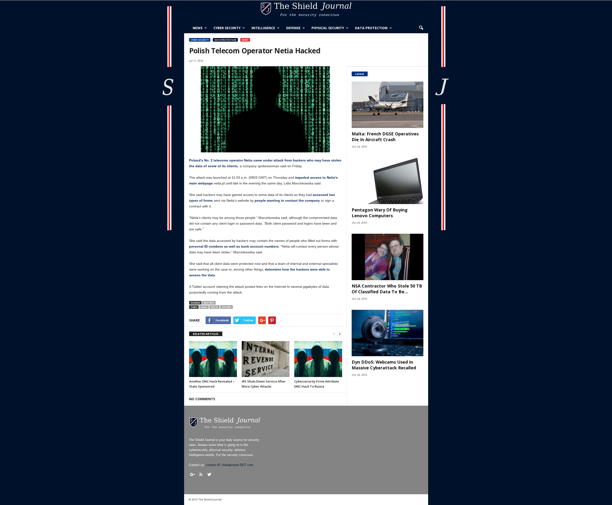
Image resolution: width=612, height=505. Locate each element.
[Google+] (193, 474)
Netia (214, 307)
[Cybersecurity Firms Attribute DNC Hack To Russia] (318, 359)
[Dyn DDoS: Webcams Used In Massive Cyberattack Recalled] (387, 333)
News (197, 28)
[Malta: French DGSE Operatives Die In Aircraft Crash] (387, 105)
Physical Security (327, 28)
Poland (226, 307)
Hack (204, 307)
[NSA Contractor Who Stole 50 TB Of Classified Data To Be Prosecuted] (387, 257)
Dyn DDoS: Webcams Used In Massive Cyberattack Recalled (384, 365)
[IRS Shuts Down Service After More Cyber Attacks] (266, 359)
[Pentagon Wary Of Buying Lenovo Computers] (387, 181)
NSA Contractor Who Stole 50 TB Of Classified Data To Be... (387, 288)
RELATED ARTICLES (206, 334)
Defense (293, 28)
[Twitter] (209, 474)
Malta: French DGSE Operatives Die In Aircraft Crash (385, 136)
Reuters (209, 302)
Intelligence (263, 28)
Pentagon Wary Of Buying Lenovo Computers (380, 212)
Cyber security (226, 28)
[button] (421, 28)
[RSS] (201, 474)
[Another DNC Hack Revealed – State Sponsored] (213, 359)
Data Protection (371, 28)
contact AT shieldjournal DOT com (229, 465)
